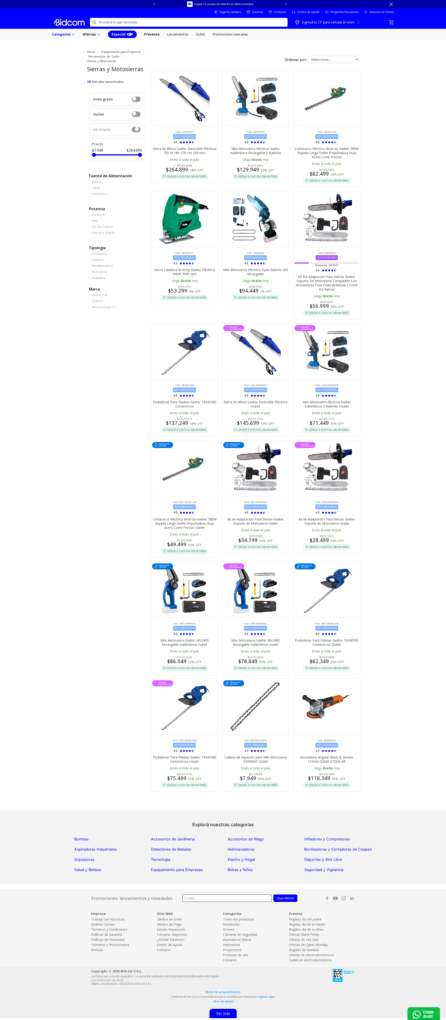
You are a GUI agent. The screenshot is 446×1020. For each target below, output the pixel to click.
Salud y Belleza (87, 869)
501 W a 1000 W (102, 227)
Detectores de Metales (171, 849)
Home (91, 52)
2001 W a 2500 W (103, 233)
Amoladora (99, 254)
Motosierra (99, 272)
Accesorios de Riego (246, 839)
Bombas (81, 839)
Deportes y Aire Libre (323, 859)
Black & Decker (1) (104, 307)
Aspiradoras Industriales (95, 849)
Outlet (98, 114)
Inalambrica (100, 194)
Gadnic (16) (99, 295)
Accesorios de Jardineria (173, 839)
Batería (97, 182)
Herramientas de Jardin (103, 56)
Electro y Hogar (242, 859)
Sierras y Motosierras (101, 61)
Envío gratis (103, 99)
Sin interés (102, 129)
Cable (96, 188)
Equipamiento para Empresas (121, 52)
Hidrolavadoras (241, 849)
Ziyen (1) (97, 301)
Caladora (98, 260)
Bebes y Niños (240, 869)
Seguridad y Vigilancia (324, 869)
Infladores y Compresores (327, 839)
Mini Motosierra (102, 266)
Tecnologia (160, 859)
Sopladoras (84, 859)
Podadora (98, 278)
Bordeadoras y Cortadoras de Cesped (338, 849)
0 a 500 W (98, 215)
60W (95, 221)
